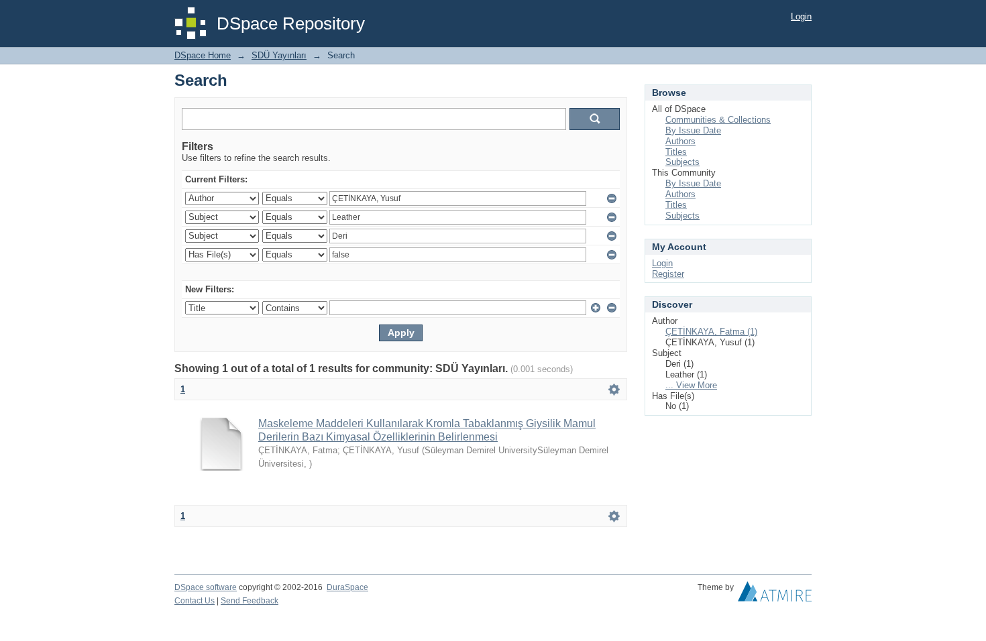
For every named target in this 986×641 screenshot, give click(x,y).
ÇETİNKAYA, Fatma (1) (711, 332)
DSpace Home (202, 55)
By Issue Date (693, 130)
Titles (676, 152)
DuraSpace (347, 587)
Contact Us (194, 600)
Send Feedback (249, 600)
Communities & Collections (718, 120)
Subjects (682, 162)
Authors (680, 141)
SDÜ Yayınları (279, 55)
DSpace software (205, 587)
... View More (691, 385)
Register (668, 274)
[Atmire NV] (775, 594)
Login (801, 16)
